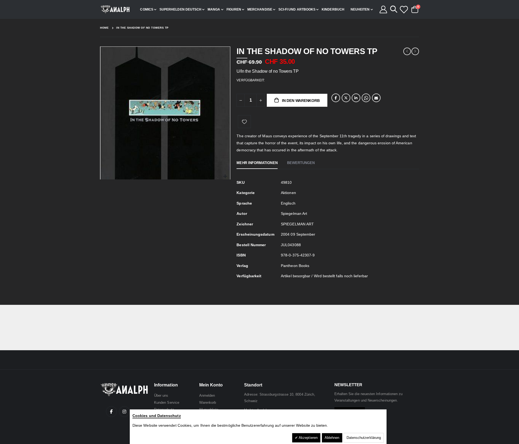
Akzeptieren (308, 438)
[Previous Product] (407, 51)
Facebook (335, 98)
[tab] (257, 163)
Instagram (124, 411)
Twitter (346, 98)
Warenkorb (207, 402)
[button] (225, 176)
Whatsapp (366, 98)
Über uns (161, 395)
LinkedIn (356, 98)
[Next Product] (415, 51)
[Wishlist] (403, 9)
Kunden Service (166, 402)
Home (104, 27)
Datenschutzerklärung (364, 438)
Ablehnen (332, 438)
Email (376, 98)
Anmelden (207, 395)
